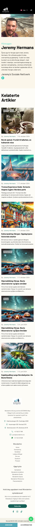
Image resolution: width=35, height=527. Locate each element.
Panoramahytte (17, 481)
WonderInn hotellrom (17, 472)
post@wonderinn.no (18, 434)
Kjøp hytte (17, 466)
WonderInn (17, 444)
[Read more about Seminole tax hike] (17, 403)
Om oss (17, 456)
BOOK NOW (8, 525)
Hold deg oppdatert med (17, 491)
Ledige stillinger (17, 454)
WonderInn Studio (17, 474)
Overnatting (17, 449)
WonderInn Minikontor (17, 479)
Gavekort (17, 458)
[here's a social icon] (13, 512)
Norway (6, 110)
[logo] (5, 10)
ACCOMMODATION (26, 525)
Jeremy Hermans (10, 136)
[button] (31, 519)
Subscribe (17, 506)
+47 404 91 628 (18, 438)
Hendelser (17, 452)
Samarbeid (17, 470)
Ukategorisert (8, 252)
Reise (11, 110)
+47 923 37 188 (18, 431)
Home (17, 447)
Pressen (17, 461)
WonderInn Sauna (17, 476)
